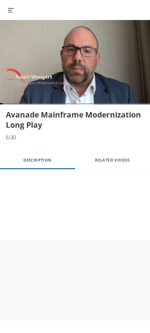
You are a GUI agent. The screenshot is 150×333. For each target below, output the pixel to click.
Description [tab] (37, 160)
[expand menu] (11, 10)
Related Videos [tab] (112, 160)
